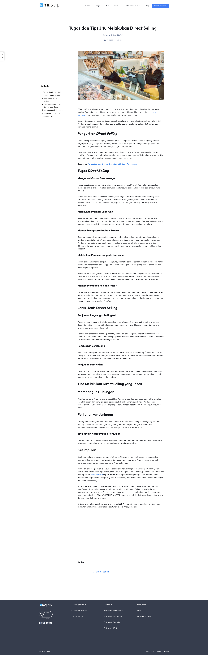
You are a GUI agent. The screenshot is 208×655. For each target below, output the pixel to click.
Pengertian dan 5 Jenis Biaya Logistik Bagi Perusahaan (112, 164)
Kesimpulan (48, 116)
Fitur (107, 6)
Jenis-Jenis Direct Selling (51, 99)
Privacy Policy (149, 651)
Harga (97, 6)
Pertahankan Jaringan (52, 113)
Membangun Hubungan (53, 110)
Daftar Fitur (109, 605)
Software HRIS (110, 628)
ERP (97, 474)
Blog (147, 6)
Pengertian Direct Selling (53, 92)
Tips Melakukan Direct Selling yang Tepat (53, 105)
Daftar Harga (77, 616)
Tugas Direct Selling (52, 95)
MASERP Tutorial (143, 616)
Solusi (116, 6)
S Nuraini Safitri (117, 35)
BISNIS (119, 40)
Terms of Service (163, 651)
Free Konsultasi (160, 6)
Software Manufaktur (113, 610)
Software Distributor (113, 616)
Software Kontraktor (113, 622)
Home (87, 6)
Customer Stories (133, 6)
